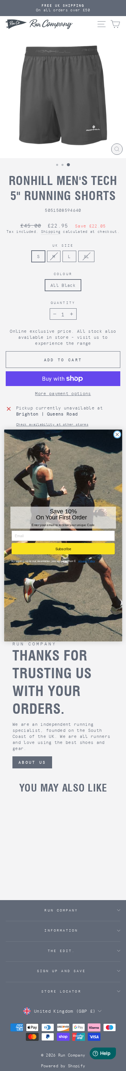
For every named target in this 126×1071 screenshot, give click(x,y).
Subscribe (63, 548)
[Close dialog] (117, 434)
